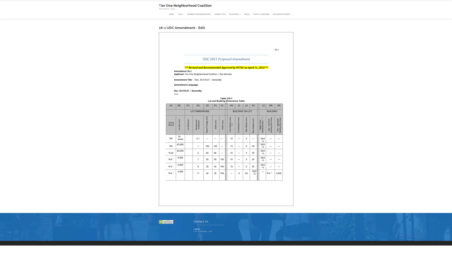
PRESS (247, 14)
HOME (171, 14)
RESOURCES (234, 14)
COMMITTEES (220, 14)
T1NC (180, 14)
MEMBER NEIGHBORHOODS (199, 14)
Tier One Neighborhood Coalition (185, 7)
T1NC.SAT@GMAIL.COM (202, 231)
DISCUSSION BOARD (281, 14)
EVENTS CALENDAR (261, 14)
